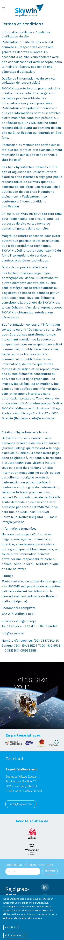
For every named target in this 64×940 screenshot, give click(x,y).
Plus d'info (10, 927)
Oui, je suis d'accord (15, 935)
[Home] (31, 8)
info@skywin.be (21, 804)
